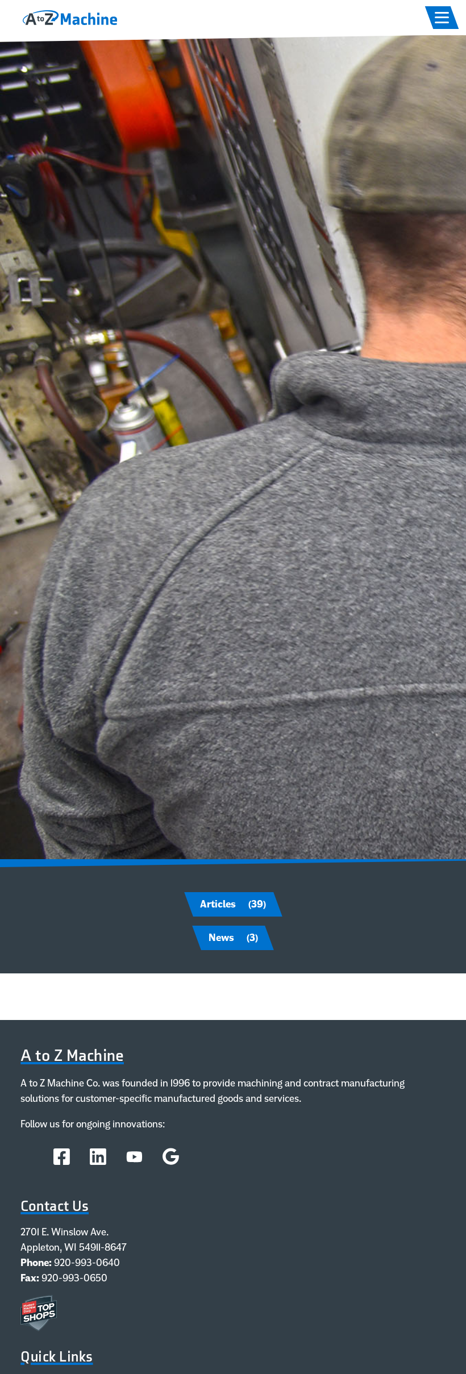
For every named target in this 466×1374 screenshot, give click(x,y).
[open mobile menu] (442, 17)
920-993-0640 (87, 1262)
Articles (233, 904)
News (233, 937)
